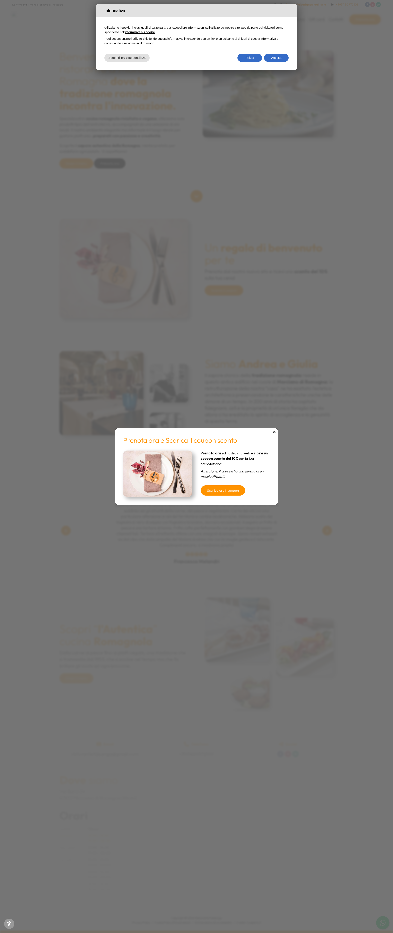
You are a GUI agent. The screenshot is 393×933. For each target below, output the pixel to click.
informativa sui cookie (140, 32)
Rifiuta (249, 57)
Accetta (276, 57)
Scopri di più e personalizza (127, 57)
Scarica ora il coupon (223, 490)
